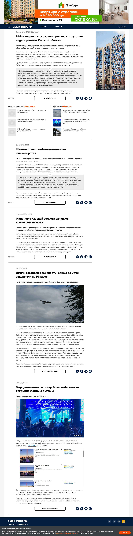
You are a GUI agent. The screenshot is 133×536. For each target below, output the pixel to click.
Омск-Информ (22, 26)
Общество (35, 32)
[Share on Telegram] (85, 98)
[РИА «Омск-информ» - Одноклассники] (114, 521)
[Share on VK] (77, 98)
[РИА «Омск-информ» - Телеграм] (119, 521)
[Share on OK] (81, 98)
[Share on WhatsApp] (90, 98)
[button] (8, 26)
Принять (125, 532)
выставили (32, 445)
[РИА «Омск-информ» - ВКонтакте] (109, 521)
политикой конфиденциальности (67, 533)
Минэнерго (30, 106)
